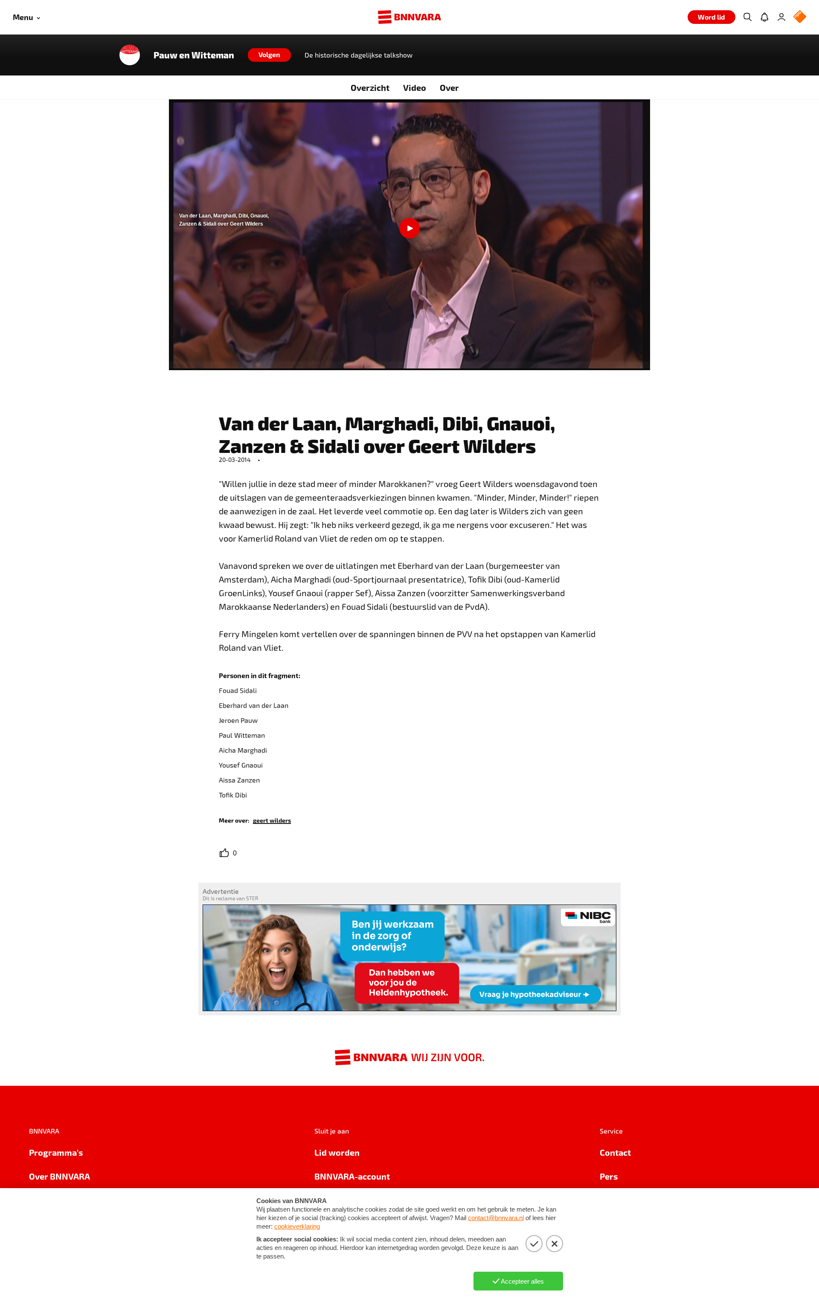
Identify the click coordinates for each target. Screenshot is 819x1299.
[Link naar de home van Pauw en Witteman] (129, 55)
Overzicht (370, 87)
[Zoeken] (747, 17)
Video (414, 87)
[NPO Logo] (799, 17)
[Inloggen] (781, 17)
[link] (272, 820)
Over (449, 87)
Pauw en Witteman (194, 55)
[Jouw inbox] (764, 17)
